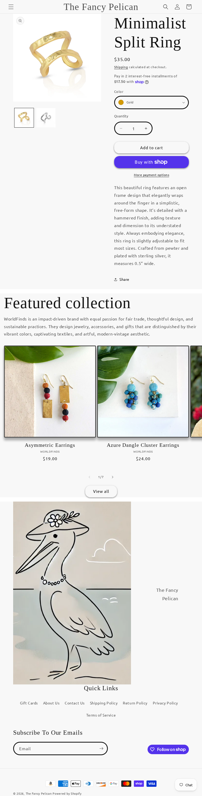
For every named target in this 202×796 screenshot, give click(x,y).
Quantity (121, 116)
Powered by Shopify (67, 793)
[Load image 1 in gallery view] (24, 117)
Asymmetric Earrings (50, 445)
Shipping (121, 67)
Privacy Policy (165, 702)
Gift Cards (29, 702)
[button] (11, 7)
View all (101, 491)
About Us (51, 702)
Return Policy (135, 702)
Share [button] (124, 279)
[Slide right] (112, 477)
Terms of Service (101, 715)
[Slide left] (89, 477)
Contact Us (75, 702)
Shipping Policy (104, 702)
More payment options (151, 175)
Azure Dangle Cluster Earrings (143, 445)
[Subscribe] (101, 748)
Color (118, 91)
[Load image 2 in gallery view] (45, 117)
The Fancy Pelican (39, 793)
